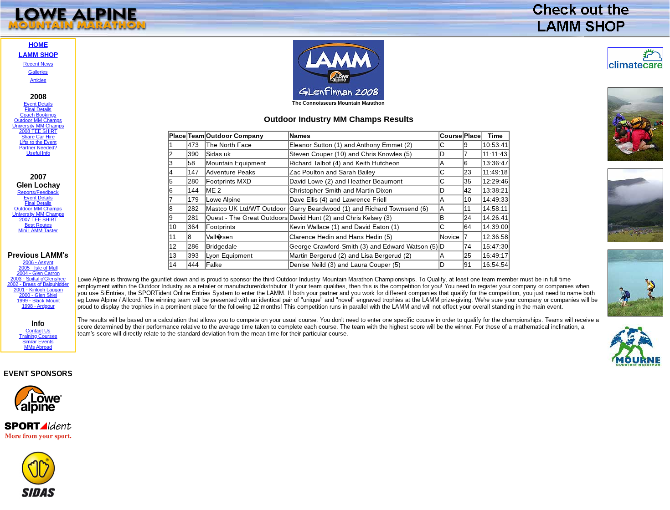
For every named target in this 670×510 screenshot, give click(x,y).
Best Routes (38, 225)
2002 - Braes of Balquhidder (38, 284)
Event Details (38, 104)
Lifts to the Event (38, 142)
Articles (38, 80)
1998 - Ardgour (38, 306)
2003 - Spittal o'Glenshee (38, 278)
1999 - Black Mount (38, 300)
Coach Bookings (38, 114)
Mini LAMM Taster (38, 230)
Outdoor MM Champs (38, 120)
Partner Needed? (38, 147)
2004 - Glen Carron (38, 273)
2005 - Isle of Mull (38, 267)
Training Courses (38, 336)
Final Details (38, 109)
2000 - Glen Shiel (38, 295)
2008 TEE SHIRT (38, 131)
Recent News (38, 63)
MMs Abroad (38, 347)
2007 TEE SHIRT (38, 219)
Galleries (38, 72)
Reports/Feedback (38, 192)
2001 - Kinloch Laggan (38, 289)
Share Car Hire (38, 136)
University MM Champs (38, 125)
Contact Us (38, 330)
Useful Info (38, 153)
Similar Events (38, 341)
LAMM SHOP (38, 54)
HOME (38, 44)
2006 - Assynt (38, 262)
